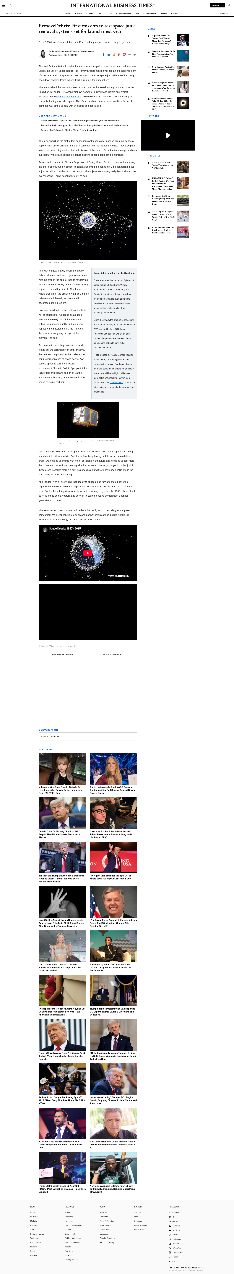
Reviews (174, 13)
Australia (137, 1213)
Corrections (104, 1234)
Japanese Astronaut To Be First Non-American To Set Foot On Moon (163, 54)
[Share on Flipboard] (119, 54)
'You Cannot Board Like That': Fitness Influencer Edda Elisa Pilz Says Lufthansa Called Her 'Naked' (60, 967)
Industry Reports (71, 1260)
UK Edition (224, 14)
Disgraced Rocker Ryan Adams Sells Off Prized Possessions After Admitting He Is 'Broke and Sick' (111, 834)
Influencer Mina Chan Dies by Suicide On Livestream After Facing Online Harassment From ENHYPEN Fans (61, 790)
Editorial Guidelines (113, 654)
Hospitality (69, 1217)
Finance (68, 1230)
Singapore (138, 1221)
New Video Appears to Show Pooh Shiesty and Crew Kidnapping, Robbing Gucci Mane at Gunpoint (112, 1189)
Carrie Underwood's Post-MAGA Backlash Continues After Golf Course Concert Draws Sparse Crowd (112, 790)
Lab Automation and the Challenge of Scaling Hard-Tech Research (163, 230)
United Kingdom (140, 1225)
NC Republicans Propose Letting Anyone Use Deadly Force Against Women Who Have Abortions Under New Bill (62, 1012)
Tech (137, 13)
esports (68, 1247)
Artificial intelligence (73, 1238)
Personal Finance (123, 13)
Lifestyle (163, 13)
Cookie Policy (105, 1230)
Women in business (72, 1242)
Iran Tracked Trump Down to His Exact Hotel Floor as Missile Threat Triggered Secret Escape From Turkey (61, 879)
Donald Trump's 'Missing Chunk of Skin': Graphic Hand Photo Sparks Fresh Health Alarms (60, 834)
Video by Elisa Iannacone (82, 51)
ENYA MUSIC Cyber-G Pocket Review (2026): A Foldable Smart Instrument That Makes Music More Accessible (163, 183)
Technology (34, 1238)
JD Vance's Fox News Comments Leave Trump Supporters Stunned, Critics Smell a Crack (60, 1145)
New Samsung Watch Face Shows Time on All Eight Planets (164, 69)
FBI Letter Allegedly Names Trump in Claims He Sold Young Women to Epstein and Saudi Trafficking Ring (113, 1056)
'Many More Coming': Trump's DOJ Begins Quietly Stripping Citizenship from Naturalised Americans (113, 1100)
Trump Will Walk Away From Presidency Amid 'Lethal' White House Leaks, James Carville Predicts (62, 1056)
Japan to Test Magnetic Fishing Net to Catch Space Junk (69, 130)
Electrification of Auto (73, 1225)
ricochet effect (116, 382)
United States (139, 1230)
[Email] (129, 54)
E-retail (68, 1213)
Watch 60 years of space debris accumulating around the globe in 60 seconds (80, 121)
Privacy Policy (105, 1225)
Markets (89, 13)
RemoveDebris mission (68, 96)
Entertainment (149, 13)
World (67, 13)
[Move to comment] (134, 54)
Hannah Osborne (59, 51)
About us (103, 1213)
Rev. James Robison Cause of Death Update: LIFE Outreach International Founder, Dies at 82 (113, 1145)
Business (100, 13)
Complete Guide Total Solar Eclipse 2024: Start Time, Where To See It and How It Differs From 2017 (163, 103)
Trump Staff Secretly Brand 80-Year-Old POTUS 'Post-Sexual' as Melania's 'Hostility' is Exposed (62, 1189)
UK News (78, 13)
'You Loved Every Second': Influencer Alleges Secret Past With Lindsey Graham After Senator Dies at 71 (113, 923)
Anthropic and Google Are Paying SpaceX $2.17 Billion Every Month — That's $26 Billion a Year (62, 1100)
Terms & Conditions (107, 1221)
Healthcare (69, 1221)
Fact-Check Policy (107, 1242)
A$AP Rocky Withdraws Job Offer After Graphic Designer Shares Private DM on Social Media (110, 967)
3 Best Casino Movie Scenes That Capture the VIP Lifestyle (163, 165)
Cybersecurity (70, 1234)
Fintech (68, 1255)
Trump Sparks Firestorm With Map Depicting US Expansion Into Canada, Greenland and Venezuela (112, 1012)
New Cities (69, 1251)
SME (110, 13)
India (136, 1217)
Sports (32, 1251)
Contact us (104, 1217)
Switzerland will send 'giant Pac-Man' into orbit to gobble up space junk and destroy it (84, 126)
